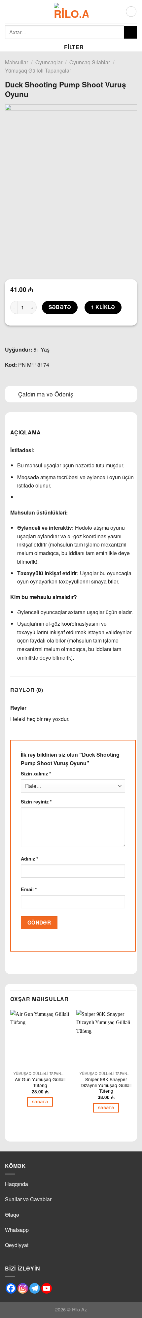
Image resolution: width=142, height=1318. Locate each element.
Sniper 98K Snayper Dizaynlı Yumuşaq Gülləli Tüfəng (106, 1085)
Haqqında (16, 1184)
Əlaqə (12, 1214)
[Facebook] (11, 1288)
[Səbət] (131, 11)
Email (29, 889)
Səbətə (60, 307)
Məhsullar (16, 62)
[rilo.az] (71, 11)
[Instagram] (23, 1288)
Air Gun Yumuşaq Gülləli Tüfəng (40, 1082)
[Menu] (9, 11)
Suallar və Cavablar (28, 1199)
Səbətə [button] (40, 1101)
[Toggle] (11, 395)
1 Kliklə (103, 307)
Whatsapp (17, 1230)
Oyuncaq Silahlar (89, 62)
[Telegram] (34, 1288)
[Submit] (130, 32)
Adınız (29, 858)
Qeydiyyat (16, 1245)
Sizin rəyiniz (36, 801)
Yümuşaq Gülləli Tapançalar (38, 70)
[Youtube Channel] (46, 1288)
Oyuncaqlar (48, 62)
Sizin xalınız (36, 773)
